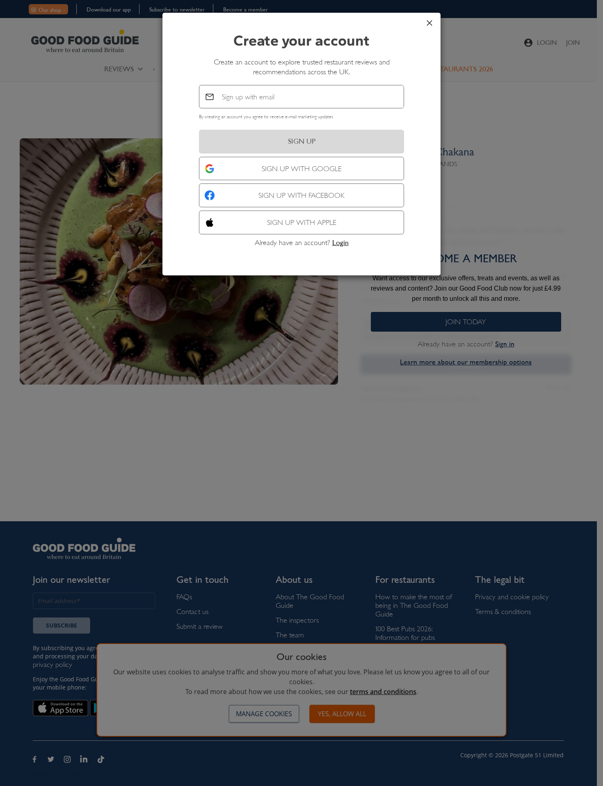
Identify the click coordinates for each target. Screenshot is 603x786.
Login (340, 242)
